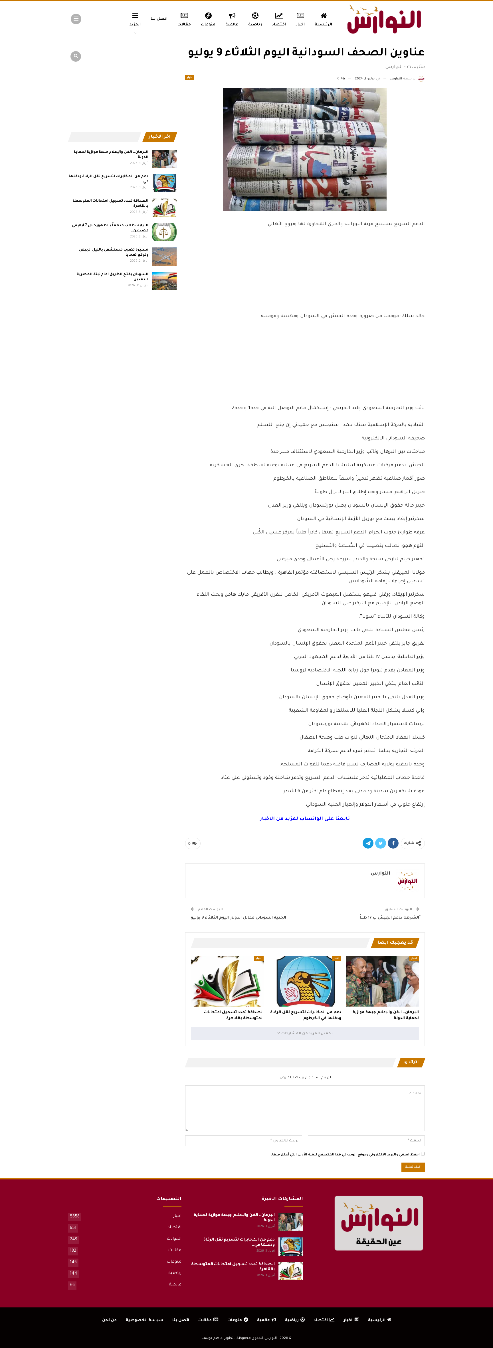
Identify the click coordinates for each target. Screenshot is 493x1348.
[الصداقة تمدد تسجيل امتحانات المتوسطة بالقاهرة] (227, 981)
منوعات (208, 25)
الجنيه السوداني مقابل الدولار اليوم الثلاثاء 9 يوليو (238, 918)
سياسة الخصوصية (144, 1320)
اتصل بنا (159, 19)
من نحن (109, 1320)
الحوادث (174, 1239)
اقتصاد (279, 25)
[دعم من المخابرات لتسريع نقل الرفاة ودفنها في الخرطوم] (305, 981)
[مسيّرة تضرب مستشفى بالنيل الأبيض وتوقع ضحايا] (164, 256)
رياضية (255, 25)
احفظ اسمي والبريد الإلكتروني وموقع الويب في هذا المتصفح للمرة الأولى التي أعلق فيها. (345, 1155)
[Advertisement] (305, 269)
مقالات (184, 25)
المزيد (135, 25)
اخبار (300, 25)
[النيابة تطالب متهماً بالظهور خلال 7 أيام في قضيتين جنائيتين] (164, 232)
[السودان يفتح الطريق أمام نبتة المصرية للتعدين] (164, 281)
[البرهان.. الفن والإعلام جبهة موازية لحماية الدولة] (382, 981)
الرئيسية (323, 25)
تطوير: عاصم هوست (217, 1338)
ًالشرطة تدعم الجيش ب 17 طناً (389, 918)
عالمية (231, 25)
